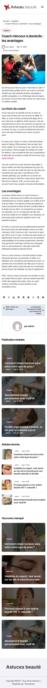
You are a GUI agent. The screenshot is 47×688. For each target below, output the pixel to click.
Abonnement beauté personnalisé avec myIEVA (20, 642)
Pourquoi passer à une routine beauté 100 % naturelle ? (28, 486)
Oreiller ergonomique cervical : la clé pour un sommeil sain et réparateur (23, 430)
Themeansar (29, 684)
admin (31, 326)
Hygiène (7, 30)
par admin (10, 47)
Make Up (9, 571)
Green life (9, 604)
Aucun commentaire (11, 50)
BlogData (16, 684)
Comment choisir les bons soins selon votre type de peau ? (22, 545)
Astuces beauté (23, 667)
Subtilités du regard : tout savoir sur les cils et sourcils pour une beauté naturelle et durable (28, 471)
